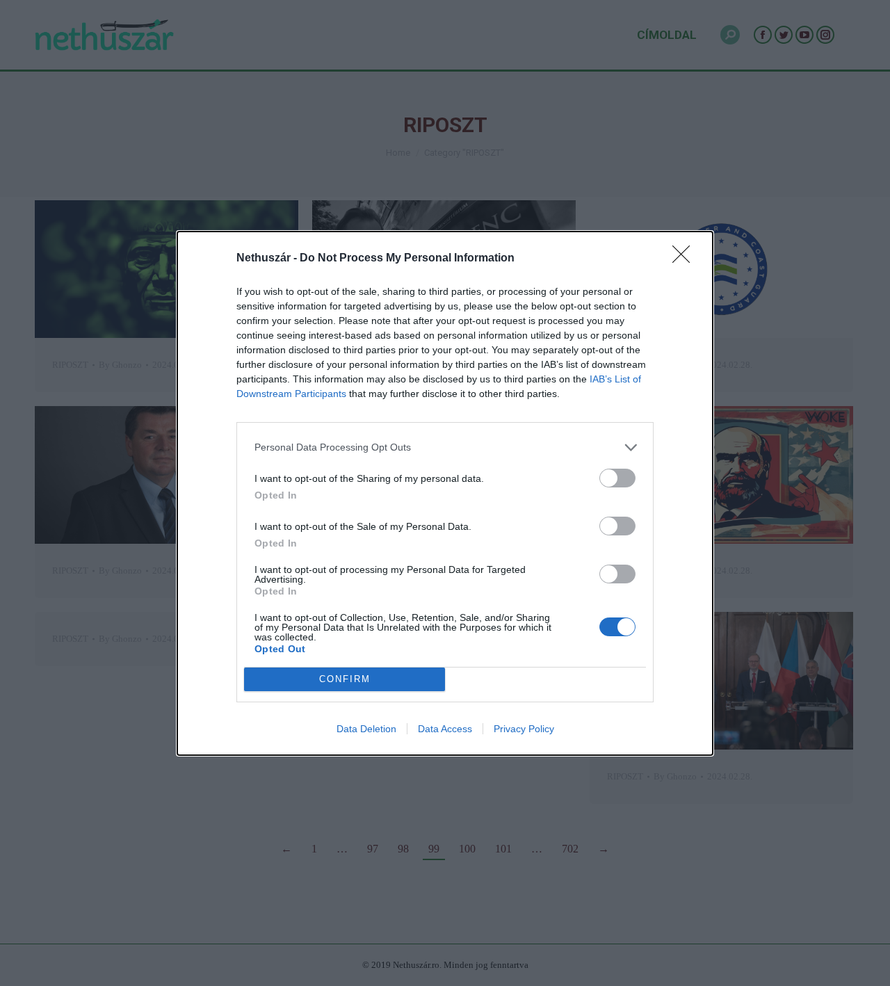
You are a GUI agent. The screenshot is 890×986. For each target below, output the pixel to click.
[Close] (685, 258)
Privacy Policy (524, 728)
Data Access (445, 728)
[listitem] (445, 447)
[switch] (617, 478)
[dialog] (445, 493)
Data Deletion (366, 728)
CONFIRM (345, 679)
